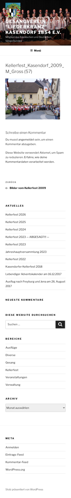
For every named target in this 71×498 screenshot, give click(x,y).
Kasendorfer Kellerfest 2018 (23, 266)
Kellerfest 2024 (15, 229)
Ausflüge (11, 347)
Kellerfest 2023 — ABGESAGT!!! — (27, 237)
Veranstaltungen (16, 377)
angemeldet (26, 139)
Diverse (10, 355)
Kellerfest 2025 (15, 222)
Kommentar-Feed (16, 462)
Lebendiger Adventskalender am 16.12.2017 (33, 274)
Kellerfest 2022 (15, 259)
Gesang (10, 362)
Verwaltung (12, 384)
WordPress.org (15, 469)
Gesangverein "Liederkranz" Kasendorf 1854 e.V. (33, 27)
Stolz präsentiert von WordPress (24, 489)
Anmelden (12, 447)
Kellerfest (11, 370)
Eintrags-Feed (14, 454)
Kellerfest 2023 (15, 244)
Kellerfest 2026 (15, 214)
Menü (37, 50)
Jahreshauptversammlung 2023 (26, 252)
